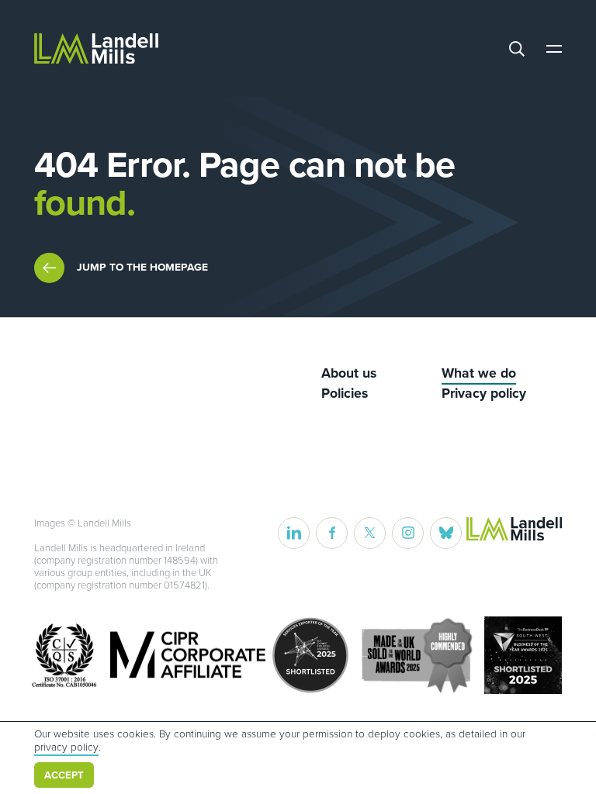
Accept (64, 775)
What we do (479, 373)
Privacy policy (484, 393)
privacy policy (66, 747)
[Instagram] (408, 533)
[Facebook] (332, 533)
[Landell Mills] (96, 48)
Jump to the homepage (142, 267)
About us (348, 373)
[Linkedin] (294, 533)
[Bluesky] (446, 533)
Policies (344, 393)
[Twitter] (370, 533)
